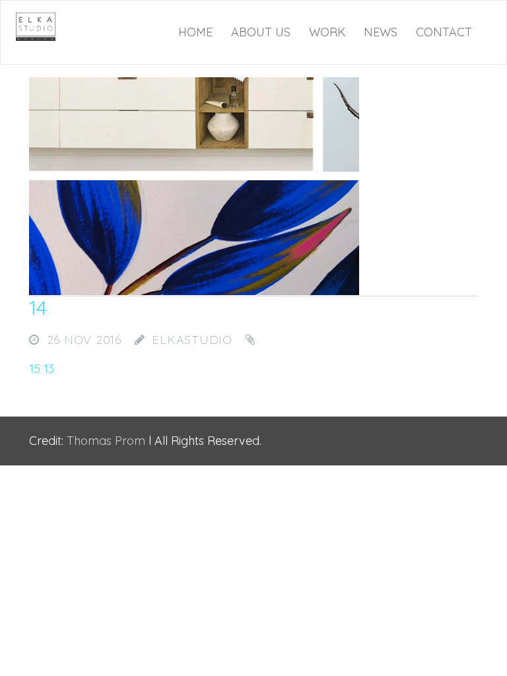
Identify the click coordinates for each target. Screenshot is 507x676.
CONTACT (444, 32)
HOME (195, 32)
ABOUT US (260, 32)
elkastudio (192, 339)
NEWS (380, 32)
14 (38, 307)
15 (34, 368)
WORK (327, 32)
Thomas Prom (106, 440)
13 (49, 368)
